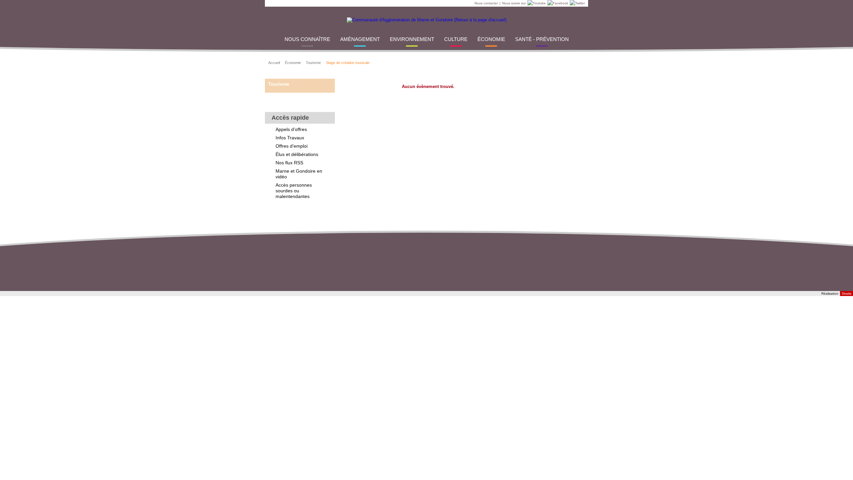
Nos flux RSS (289, 162)
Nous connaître (307, 39)
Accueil (274, 63)
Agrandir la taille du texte (570, 62)
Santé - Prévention (542, 39)
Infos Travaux (290, 137)
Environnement (412, 39)
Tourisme (313, 63)
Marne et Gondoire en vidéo (299, 173)
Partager (520, 62)
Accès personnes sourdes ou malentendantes (294, 190)
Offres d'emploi (292, 146)
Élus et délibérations (297, 154)
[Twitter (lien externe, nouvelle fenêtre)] (576, 3)
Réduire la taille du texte (561, 62)
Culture (455, 39)
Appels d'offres (291, 129)
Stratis (846, 293)
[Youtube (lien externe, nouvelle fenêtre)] (536, 3)
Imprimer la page (578, 62)
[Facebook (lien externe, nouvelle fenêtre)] (557, 3)
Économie (491, 39)
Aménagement (360, 39)
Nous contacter (486, 3)
